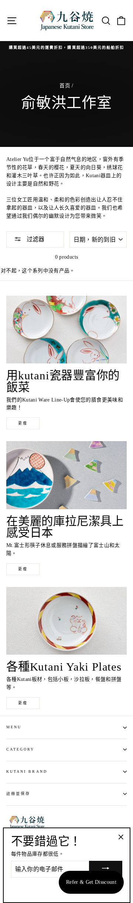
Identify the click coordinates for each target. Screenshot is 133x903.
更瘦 (23, 423)
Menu (13, 727)
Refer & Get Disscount (91, 882)
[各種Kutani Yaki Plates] (66, 621)
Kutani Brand (26, 771)
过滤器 (34, 239)
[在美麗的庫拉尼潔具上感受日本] (66, 475)
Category (20, 749)
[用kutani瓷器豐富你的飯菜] (66, 329)
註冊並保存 (18, 794)
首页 (64, 85)
